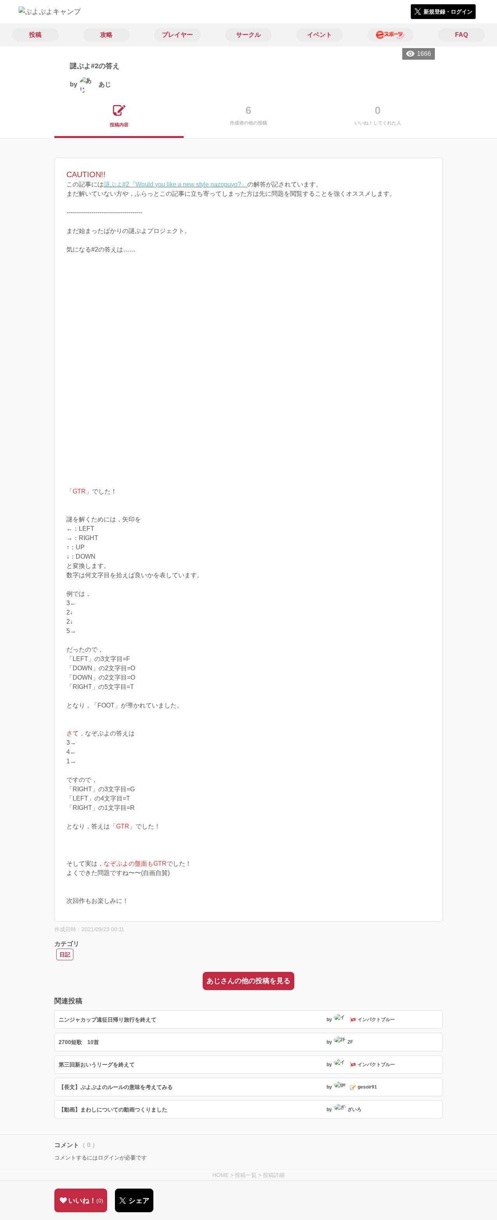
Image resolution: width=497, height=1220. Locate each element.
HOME (220, 1175)
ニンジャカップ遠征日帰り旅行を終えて (107, 1019)
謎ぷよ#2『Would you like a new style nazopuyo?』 (175, 184)
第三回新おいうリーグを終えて (97, 1064)
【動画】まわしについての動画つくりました (113, 1109)
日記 (64, 954)
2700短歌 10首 (79, 1042)
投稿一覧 (246, 1175)
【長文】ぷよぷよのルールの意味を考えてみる (116, 1087)
